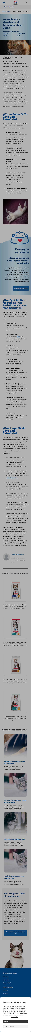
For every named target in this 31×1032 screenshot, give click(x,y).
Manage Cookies (8, 1026)
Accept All (7, 1021)
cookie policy (14, 1016)
